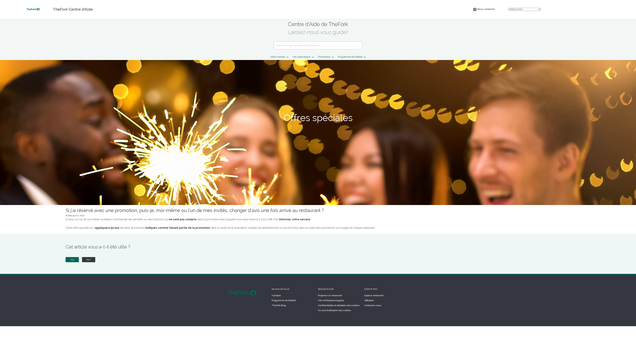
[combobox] (318, 45)
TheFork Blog (279, 305)
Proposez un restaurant (330, 295)
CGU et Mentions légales (331, 300)
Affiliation (369, 300)
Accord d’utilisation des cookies (334, 310)
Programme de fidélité (284, 300)
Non (88, 259)
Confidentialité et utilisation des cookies (338, 305)
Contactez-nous (372, 305)
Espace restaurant (373, 295)
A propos (276, 295)
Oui (72, 259)
